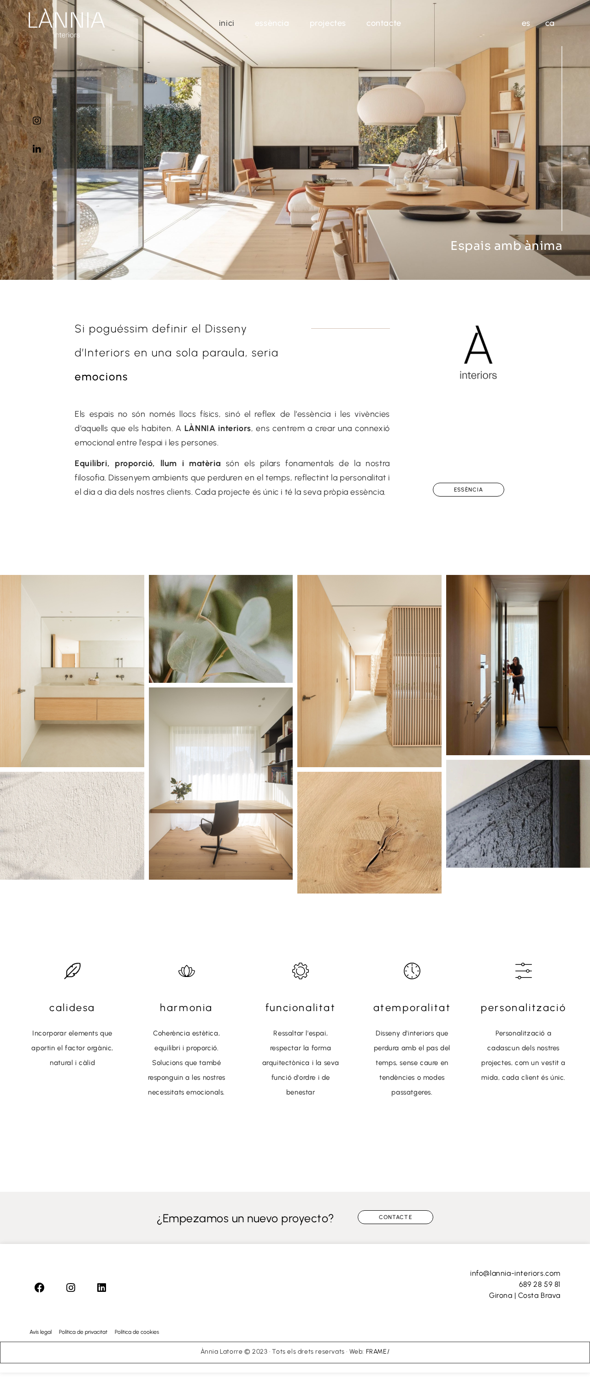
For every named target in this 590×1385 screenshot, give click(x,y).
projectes (328, 23)
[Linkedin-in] (37, 149)
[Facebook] (40, 1288)
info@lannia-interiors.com (515, 1273)
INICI (227, 23)
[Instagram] (37, 121)
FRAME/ (376, 1351)
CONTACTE (383, 23)
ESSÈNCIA (272, 23)
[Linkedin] (101, 1288)
